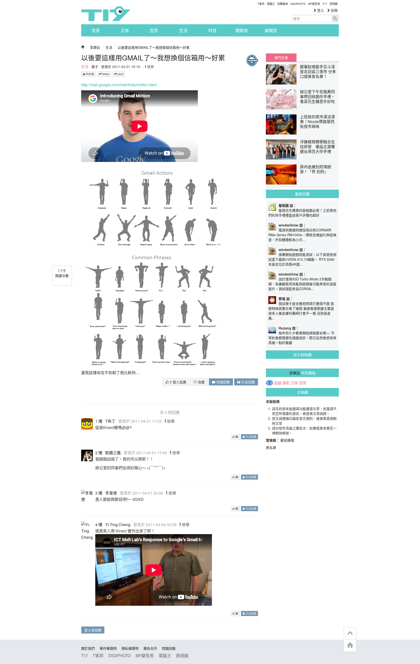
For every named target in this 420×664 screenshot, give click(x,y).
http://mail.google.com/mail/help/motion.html (119, 84)
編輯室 (271, 30)
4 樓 (98, 524)
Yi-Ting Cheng (117, 524)
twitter (105, 74)
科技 (212, 30)
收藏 (201, 381)
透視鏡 (334, 4)
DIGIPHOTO (298, 4)
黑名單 (271, 447)
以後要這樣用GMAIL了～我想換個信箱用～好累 (154, 47)
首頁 (96, 30)
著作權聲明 (108, 648)
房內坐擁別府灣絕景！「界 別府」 (315, 169)
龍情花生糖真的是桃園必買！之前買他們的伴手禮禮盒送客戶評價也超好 (302, 213)
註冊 (334, 10)
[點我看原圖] (154, 207)
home (350, 645)
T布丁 (110, 421)
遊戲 (277, 382)
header (350, 633)
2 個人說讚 (177, 381)
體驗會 (242, 30)
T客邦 (260, 4)
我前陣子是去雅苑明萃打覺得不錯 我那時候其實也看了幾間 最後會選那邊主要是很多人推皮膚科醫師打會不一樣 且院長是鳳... (301, 310)
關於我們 (88, 648)
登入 (320, 10)
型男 (154, 30)
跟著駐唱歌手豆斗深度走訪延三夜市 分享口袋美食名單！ (318, 71)
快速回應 (222, 381)
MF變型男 (314, 4)
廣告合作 (150, 648)
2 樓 (98, 452)
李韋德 (111, 493)
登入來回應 (92, 630)
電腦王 (271, 4)
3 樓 (98, 493)
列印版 (89, 74)
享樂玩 (95, 47)
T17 (105, 13)
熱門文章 (281, 57)
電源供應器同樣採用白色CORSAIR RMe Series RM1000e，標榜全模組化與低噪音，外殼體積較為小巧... (302, 234)
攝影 (286, 382)
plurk (120, 74)
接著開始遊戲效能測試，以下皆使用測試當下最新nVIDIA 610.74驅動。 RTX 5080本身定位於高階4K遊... (302, 259)
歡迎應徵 (287, 440)
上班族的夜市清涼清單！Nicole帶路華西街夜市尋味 (317, 121)
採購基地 (282, 4)
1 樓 (98, 421)
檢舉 (150, 66)
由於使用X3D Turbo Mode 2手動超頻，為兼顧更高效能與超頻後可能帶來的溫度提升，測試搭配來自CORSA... (302, 284)
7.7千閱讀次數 (62, 273)
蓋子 (94, 66)
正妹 (125, 30)
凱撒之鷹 (113, 452)
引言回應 (247, 381)
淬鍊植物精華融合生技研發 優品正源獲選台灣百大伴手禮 (317, 146)
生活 (183, 30)
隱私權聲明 (130, 648)
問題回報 (168, 648)
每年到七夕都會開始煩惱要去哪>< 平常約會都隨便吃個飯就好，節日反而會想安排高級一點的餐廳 (302, 337)
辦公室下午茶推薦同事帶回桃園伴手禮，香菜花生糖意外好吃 (317, 96)
